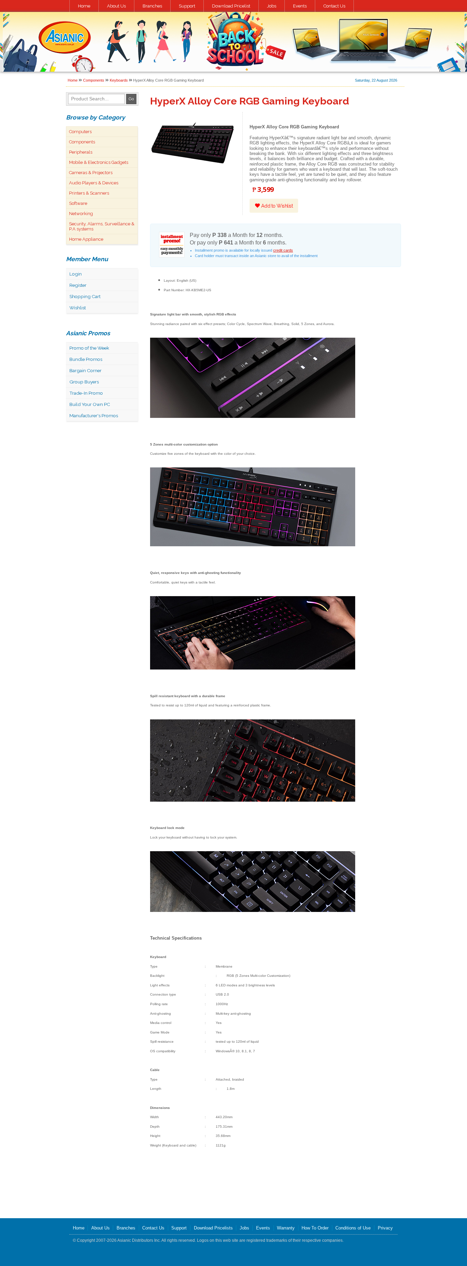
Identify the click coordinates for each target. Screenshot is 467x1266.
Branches (152, 6)
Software (78, 203)
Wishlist (77, 307)
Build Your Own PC (89, 404)
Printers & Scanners (89, 193)
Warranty (286, 1227)
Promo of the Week (89, 348)
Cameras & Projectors (90, 172)
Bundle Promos (85, 359)
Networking (81, 213)
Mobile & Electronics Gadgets (98, 162)
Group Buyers (84, 381)
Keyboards (119, 80)
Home (84, 6)
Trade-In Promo (86, 393)
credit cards (283, 250)
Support (187, 6)
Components (93, 80)
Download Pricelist (231, 6)
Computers (80, 131)
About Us (116, 6)
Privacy (385, 1227)
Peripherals (80, 152)
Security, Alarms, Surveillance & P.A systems (101, 226)
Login (75, 274)
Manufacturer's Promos (93, 415)
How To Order (315, 1227)
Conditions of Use (353, 1227)
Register (77, 285)
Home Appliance (86, 239)
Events (300, 6)
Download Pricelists (213, 1227)
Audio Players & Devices (93, 182)
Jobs (271, 6)
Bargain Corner (85, 370)
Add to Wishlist (276, 206)
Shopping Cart (85, 296)
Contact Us (334, 6)
